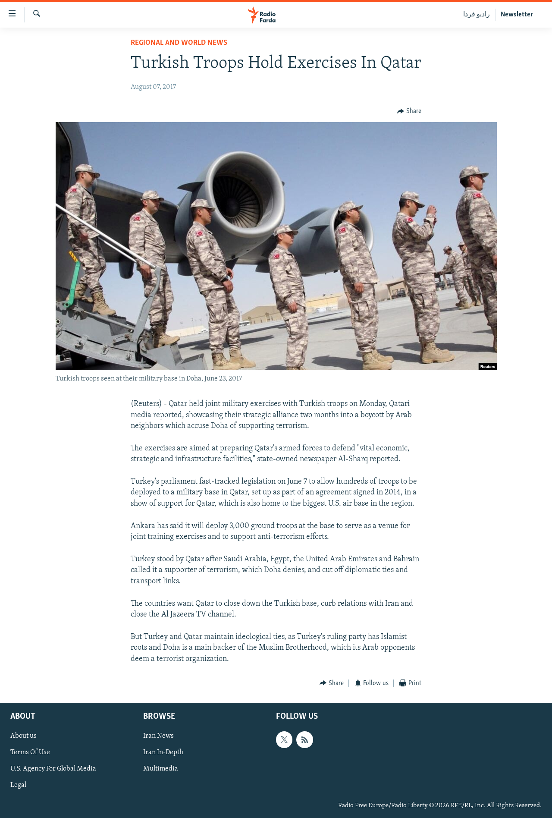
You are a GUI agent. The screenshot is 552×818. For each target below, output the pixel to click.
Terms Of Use (30, 752)
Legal (18, 785)
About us (23, 736)
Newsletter (517, 14)
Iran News (158, 736)
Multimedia (160, 769)
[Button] (409, 111)
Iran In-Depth (163, 752)
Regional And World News (179, 43)
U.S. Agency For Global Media (53, 769)
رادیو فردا (476, 14)
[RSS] (304, 740)
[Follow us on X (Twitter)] (284, 740)
